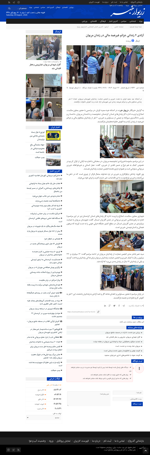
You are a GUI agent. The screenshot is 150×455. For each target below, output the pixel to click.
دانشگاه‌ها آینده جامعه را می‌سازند (47, 201)
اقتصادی (65, 7)
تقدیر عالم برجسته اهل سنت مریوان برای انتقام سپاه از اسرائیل (46, 348)
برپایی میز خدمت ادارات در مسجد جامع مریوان (123, 332)
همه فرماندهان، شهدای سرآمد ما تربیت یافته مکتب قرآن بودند (44, 286)
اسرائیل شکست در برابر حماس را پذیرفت (45, 213)
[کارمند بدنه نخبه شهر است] (53, 109)
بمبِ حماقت (40, 157)
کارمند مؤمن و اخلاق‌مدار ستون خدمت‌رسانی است (122, 350)
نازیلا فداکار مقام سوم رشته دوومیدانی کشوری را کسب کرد (46, 207)
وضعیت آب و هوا (116, 5)
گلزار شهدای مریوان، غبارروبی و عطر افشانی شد (123, 337)
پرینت (129, 40)
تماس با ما (124, 2)
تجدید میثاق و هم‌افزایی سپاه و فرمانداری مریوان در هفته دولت (117, 341)
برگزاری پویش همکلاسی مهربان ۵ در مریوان (44, 267)
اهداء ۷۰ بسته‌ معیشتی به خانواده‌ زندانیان (44, 342)
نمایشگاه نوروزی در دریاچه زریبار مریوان (44, 308)
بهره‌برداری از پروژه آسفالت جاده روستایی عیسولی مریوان (46, 274)
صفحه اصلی (118, 26)
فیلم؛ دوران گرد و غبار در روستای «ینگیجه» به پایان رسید (43, 294)
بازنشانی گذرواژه (136, 2)
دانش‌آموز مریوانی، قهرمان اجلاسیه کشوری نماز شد (45, 177)
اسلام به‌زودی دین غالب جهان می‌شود (46, 196)
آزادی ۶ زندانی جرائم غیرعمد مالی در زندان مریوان (114, 35)
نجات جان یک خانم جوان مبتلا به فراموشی (44, 183)
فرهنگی (58, 7)
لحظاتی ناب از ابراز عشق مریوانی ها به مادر (43, 337)
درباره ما (105, 2)
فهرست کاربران (94, 2)
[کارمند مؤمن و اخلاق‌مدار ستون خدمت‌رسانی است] (53, 85)
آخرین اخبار (50, 7)
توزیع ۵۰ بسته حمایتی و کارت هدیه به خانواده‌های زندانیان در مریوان (47, 253)
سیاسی (43, 7)
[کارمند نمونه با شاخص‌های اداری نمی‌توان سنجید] (35, 85)
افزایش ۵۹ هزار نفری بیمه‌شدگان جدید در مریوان (46, 245)
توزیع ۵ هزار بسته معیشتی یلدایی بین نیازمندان (37, 136)
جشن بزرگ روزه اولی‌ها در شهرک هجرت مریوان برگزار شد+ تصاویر (46, 356)
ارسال (137, 41)
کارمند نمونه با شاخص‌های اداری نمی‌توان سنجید (122, 355)
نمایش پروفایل (137, 5)
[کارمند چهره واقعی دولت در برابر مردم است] (35, 109)
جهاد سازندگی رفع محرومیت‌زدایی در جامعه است (37, 148)
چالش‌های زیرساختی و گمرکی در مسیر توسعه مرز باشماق (44, 190)
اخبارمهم (84, 26)
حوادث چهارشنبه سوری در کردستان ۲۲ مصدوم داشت (46, 315)
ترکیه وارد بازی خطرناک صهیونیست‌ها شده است (45, 364)
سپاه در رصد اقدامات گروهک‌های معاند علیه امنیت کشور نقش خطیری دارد (44, 302)
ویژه (30, 7)
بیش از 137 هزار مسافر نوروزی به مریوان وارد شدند (44, 233)
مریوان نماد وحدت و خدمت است (128, 346)
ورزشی (71, 7)
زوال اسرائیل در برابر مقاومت (49, 280)
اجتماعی (36, 7)
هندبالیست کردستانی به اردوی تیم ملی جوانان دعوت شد (46, 261)
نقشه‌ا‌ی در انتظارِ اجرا (52, 239)
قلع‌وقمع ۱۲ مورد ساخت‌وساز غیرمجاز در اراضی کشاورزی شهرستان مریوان (46, 331)
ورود (127, 5)
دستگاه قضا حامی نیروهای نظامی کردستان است (45, 220)
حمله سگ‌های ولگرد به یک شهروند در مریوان (43, 226)
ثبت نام (114, 2)
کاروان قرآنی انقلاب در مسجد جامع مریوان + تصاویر (43, 323)
